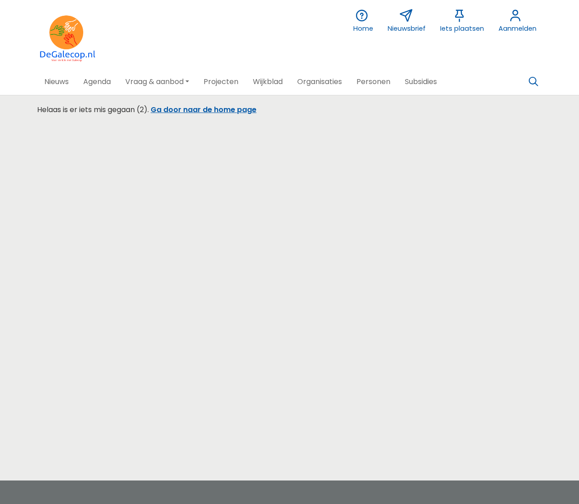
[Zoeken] (533, 81)
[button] (56, 82)
